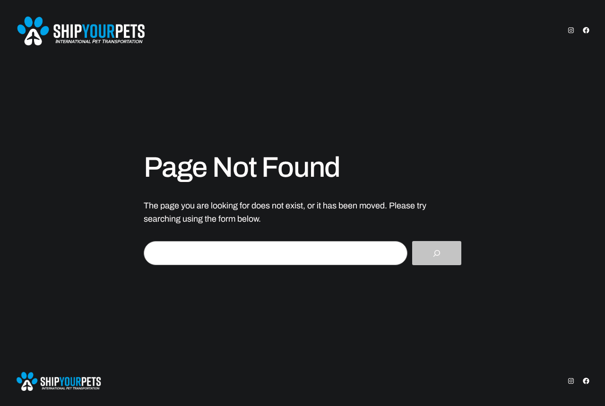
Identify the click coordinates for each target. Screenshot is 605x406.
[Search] (436, 253)
